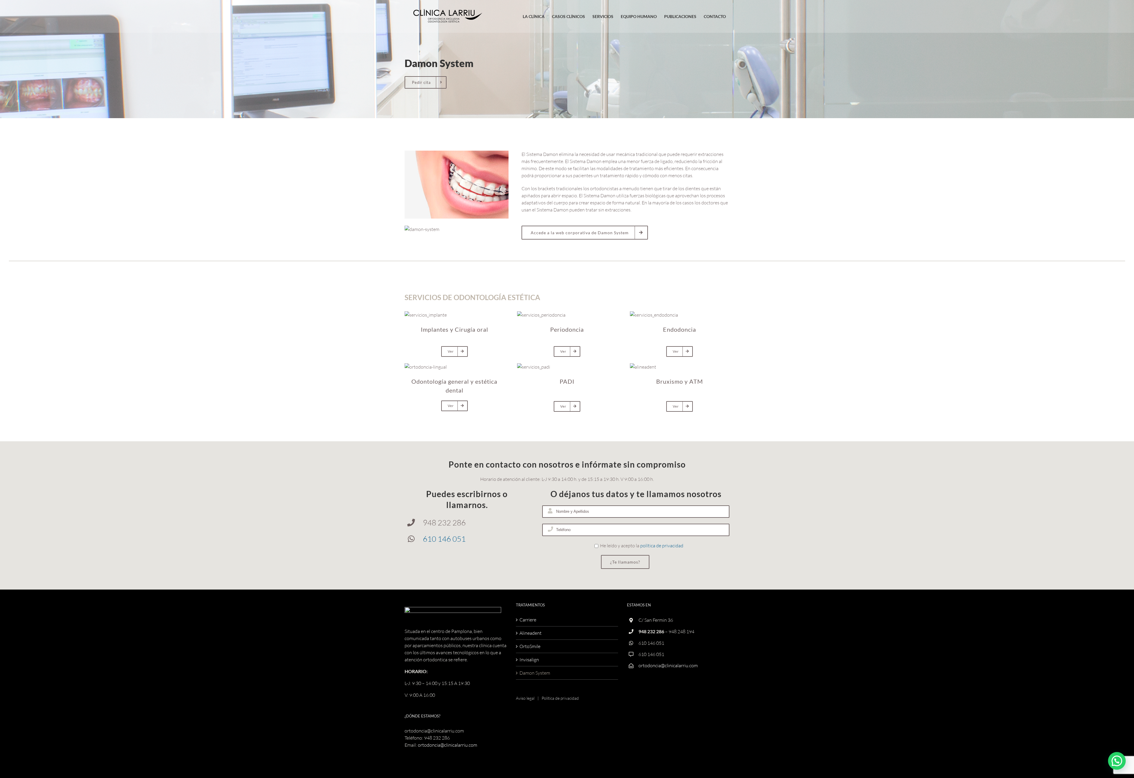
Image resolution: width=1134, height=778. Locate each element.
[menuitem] (533, 16)
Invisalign (529, 660)
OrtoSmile (529, 646)
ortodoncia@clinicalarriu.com (447, 745)
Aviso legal (525, 698)
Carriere (527, 620)
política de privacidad (661, 545)
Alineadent (530, 633)
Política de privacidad (560, 698)
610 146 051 (444, 538)
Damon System (534, 673)
